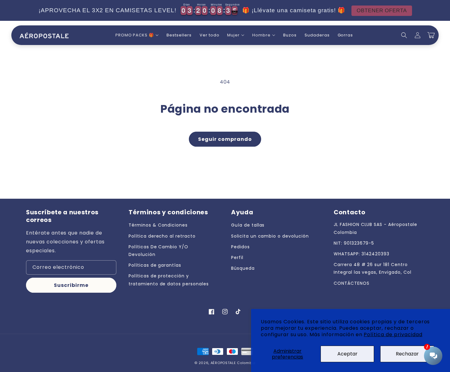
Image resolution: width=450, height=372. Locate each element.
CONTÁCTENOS (351, 283)
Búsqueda (243, 268)
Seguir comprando (225, 139)
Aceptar (347, 353)
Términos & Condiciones (158, 225)
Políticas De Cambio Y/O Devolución (158, 250)
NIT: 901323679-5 (354, 243)
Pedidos (240, 247)
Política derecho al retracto (162, 236)
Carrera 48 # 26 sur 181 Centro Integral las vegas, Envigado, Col (372, 268)
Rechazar (407, 353)
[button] (137, 35)
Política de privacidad (393, 334)
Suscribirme (71, 285)
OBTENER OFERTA (382, 10)
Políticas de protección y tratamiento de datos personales (169, 280)
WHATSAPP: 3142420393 (361, 254)
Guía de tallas (247, 225)
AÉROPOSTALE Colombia (233, 362)
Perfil (237, 257)
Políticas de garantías (155, 265)
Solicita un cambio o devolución (270, 236)
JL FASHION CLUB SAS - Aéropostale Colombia (375, 228)
